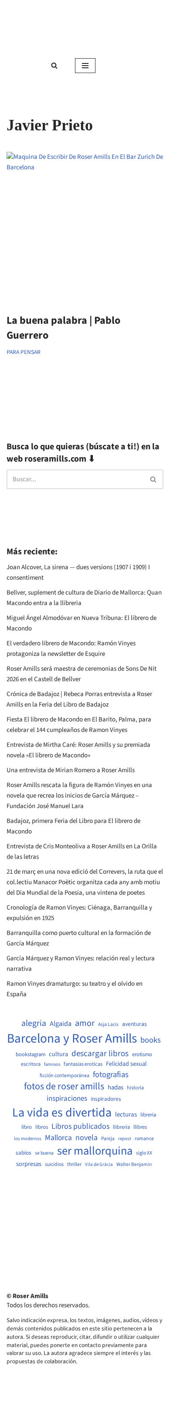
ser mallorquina (95, 1151)
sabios (23, 1153)
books (150, 1040)
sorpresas (28, 1164)
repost (124, 1138)
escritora (31, 1064)
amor (85, 1023)
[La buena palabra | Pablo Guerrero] (85, 228)
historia (135, 1088)
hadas (115, 1087)
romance (144, 1138)
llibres (140, 1127)
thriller (74, 1164)
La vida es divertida (62, 1112)
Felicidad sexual (126, 1064)
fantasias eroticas (83, 1064)
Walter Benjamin (134, 1164)
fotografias (111, 1074)
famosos (52, 1064)
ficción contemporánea (64, 1075)
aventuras (134, 1024)
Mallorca (58, 1138)
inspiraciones (67, 1099)
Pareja (108, 1138)
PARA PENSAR (24, 352)
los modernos (27, 1138)
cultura (58, 1054)
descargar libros (100, 1054)
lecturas (126, 1114)
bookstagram (30, 1054)
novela (86, 1137)
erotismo (142, 1054)
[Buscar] (54, 65)
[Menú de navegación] (85, 65)
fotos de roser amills (64, 1086)
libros (41, 1127)
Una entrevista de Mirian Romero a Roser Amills (71, 770)
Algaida (60, 1024)
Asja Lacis (108, 1024)
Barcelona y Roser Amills (72, 1039)
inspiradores (106, 1099)
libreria (148, 1115)
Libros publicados (80, 1126)
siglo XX (144, 1153)
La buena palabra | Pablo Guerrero (63, 328)
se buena (44, 1153)
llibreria (121, 1127)
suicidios (54, 1164)
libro (26, 1127)
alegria (33, 1023)
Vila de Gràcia (99, 1164)
